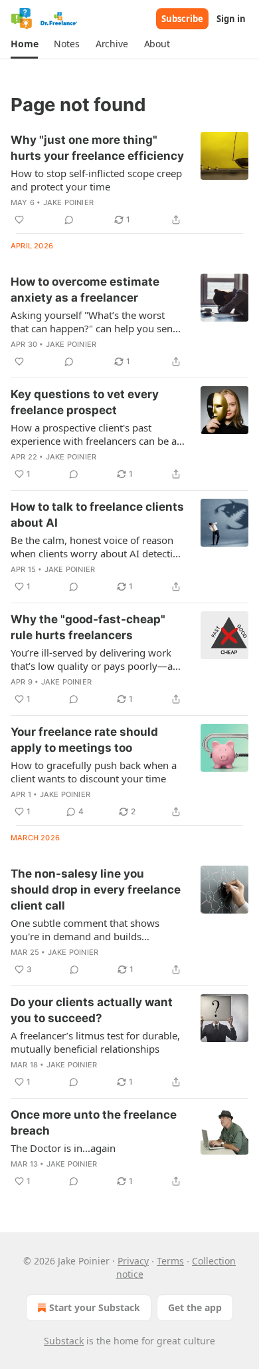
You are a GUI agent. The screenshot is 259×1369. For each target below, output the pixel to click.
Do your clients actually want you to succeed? (92, 1010)
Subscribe (182, 19)
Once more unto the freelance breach (94, 1122)
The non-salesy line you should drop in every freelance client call (96, 889)
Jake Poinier (68, 202)
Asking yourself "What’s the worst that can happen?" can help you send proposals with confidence (95, 321)
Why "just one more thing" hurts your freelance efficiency (97, 147)
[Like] (19, 220)
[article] (129, 180)
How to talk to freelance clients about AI (97, 514)
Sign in (231, 19)
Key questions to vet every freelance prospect (85, 402)
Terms (170, 1260)
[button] (24, 44)
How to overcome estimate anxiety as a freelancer (85, 289)
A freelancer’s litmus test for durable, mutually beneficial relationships (95, 1042)
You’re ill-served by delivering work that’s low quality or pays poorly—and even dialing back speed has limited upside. (98, 659)
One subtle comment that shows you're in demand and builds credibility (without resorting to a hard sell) (86, 929)
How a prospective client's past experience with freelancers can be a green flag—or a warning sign (94, 434)
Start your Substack (94, 1307)
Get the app (195, 1307)
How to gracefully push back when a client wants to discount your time (94, 771)
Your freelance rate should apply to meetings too (84, 739)
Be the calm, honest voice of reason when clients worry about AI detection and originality (98, 546)
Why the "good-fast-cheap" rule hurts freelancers (88, 627)
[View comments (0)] (69, 220)
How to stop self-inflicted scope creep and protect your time (96, 179)
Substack (64, 1340)
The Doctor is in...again (63, 1148)
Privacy (133, 1260)
